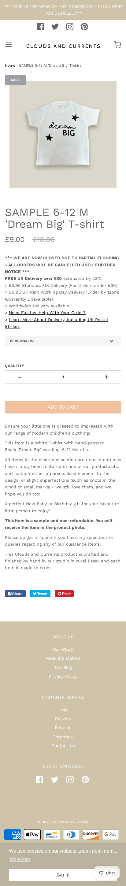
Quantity (14, 366)
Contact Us (63, 745)
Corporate (63, 736)
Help (63, 709)
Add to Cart (63, 407)
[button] (63, 341)
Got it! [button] (63, 875)
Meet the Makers (63, 658)
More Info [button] (20, 859)
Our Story (63, 649)
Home (10, 65)
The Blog (63, 667)
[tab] (63, 341)
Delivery (63, 718)
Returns (63, 727)
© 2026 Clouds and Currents (63, 822)
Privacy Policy (63, 676)
